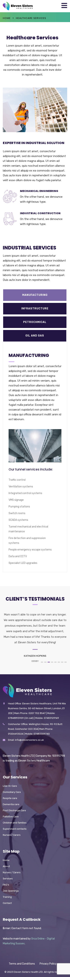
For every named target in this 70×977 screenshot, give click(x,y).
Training (7, 897)
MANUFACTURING (35, 295)
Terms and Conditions (22, 963)
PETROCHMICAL (34, 322)
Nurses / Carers (12, 835)
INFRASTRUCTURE (35, 308)
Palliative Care (11, 816)
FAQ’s (6, 884)
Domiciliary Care (12, 792)
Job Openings (11, 890)
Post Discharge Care (14, 810)
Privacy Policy (48, 963)
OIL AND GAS (34, 335)
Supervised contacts (15, 828)
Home (7, 18)
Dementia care (11, 804)
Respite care (10, 798)
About (6, 866)
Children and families (15, 822)
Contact (7, 903)
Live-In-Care (10, 786)
